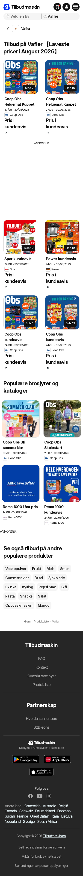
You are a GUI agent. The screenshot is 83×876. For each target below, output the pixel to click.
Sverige (29, 821)
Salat (42, 596)
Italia (55, 816)
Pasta (10, 596)
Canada (11, 811)
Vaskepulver (16, 568)
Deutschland (45, 811)
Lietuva (66, 816)
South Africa (47, 821)
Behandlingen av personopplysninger (41, 866)
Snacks (26, 596)
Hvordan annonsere (41, 718)
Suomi (10, 816)
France (22, 816)
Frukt (36, 568)
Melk (51, 568)
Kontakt (41, 667)
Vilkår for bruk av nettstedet (41, 856)
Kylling (27, 587)
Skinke (11, 587)
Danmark (64, 811)
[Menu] (76, 7)
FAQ (41, 658)
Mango (43, 605)
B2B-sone (41, 727)
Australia (49, 806)
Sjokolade (56, 578)
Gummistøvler (17, 578)
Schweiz (26, 811)
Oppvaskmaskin (18, 605)
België (63, 806)
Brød (39, 578)
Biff (64, 587)
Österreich (32, 806)
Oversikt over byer (41, 676)
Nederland (13, 821)
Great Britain (39, 816)
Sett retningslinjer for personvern (41, 847)
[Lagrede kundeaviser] (57, 7)
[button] (66, 7)
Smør (64, 568)
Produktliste (42, 684)
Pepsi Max (47, 587)
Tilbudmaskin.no (54, 836)
